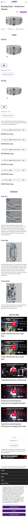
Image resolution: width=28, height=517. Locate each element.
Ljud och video (19, 29)
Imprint (4, 504)
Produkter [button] (3, 470)
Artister (2, 480)
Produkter (25, 466)
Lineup (2, 29)
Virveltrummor (4, 467)
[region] (14, 501)
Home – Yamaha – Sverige (6, 466)
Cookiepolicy (15, 504)
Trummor (20, 466)
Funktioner (10, 29)
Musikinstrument (15, 466)
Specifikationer (13, 440)
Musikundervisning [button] (4, 473)
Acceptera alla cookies (14, 514)
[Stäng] (25, 487)
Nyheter (2, 477)
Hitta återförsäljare (5, 483)
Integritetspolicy (9, 504)
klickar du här (16, 501)
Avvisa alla (14, 510)
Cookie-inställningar (14, 507)
